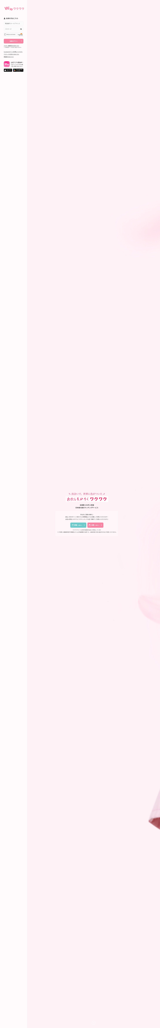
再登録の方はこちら (9, 56)
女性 (95, 525)
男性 (78, 525)
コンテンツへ (93, 1023)
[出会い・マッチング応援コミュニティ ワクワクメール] (14, 7)
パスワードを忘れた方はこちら (11, 54)
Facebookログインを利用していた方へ (13, 51)
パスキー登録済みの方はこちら (11, 45)
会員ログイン (14, 41)
